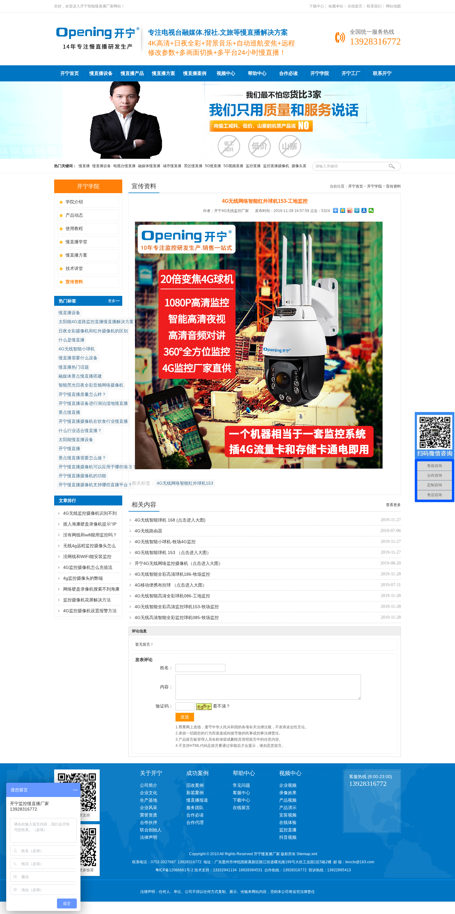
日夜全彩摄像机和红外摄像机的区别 (93, 330)
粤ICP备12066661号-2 (174, 870)
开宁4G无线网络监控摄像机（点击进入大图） (179, 563)
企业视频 (288, 785)
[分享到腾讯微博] (357, 210)
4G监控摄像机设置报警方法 (90, 610)
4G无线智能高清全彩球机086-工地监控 (172, 595)
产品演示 (288, 807)
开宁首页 (69, 73)
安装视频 (288, 814)
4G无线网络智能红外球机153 (185, 483)
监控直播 (253, 166)
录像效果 (288, 792)
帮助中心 (257, 73)
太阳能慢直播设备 (75, 439)
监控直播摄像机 (276, 166)
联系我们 (374, 6)
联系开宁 (382, 73)
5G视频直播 (233, 166)
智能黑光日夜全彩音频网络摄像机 (91, 385)
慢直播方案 (163, 73)
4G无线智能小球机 (76, 348)
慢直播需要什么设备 (78, 357)
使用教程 (74, 228)
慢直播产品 (132, 73)
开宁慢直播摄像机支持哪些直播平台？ (95, 484)
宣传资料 (393, 186)
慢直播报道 (197, 800)
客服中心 (241, 792)
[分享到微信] (371, 210)
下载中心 (316, 6)
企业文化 (148, 792)
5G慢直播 (213, 166)
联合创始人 (151, 829)
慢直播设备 (101, 73)
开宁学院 (319, 73)
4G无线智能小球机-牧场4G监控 (165, 541)
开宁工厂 (351, 73)
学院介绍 (74, 201)
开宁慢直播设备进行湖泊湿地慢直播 (93, 403)
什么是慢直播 (71, 339)
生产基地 (148, 800)
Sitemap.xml (307, 854)
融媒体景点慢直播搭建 (80, 376)
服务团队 (195, 807)
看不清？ (221, 706)
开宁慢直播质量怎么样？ (82, 394)
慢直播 (84, 166)
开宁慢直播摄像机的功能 (82, 475)
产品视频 (288, 800)
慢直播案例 (194, 73)
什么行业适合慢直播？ (80, 430)
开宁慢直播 (69, 448)
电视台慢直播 (124, 166)
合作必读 (288, 73)
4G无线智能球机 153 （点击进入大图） (173, 552)
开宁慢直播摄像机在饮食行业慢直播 (93, 421)
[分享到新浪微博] (350, 210)
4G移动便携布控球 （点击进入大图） (171, 585)
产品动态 (74, 215)
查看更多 (393, 505)
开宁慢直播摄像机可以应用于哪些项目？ (97, 466)
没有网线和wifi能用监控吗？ (90, 534)
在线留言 (355, 6)
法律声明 (148, 837)
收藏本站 (335, 6)
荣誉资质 (148, 814)
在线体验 (288, 822)
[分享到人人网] (364, 210)
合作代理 (195, 822)
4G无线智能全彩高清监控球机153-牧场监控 (177, 606)
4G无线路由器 (148, 530)
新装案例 (195, 792)
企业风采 (148, 807)
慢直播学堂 (76, 241)
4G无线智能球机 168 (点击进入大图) (170, 520)
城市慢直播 (172, 166)
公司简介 (148, 785)
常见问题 (241, 785)
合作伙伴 (148, 822)
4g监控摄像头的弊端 (83, 578)
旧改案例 (195, 785)
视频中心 (226, 73)
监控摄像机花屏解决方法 (87, 599)
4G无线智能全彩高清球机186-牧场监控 (172, 574)
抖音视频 (288, 837)
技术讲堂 (74, 268)
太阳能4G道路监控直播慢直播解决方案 (96, 321)
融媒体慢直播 (149, 166)
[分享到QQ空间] (342, 210)
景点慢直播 (69, 412)
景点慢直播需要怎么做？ (82, 457)
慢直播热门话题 (73, 367)
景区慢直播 (193, 166)
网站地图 (393, 6)
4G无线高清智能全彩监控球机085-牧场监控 (177, 617)
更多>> (114, 301)
